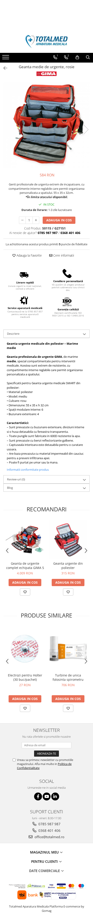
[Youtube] (47, 796)
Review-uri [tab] (16, 479)
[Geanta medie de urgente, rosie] (46, 125)
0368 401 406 (48, 830)
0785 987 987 (48, 824)
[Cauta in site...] (88, 57)
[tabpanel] (46, 125)
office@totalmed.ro (49, 837)
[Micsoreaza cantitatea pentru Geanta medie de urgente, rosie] (22, 220)
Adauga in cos (59, 220)
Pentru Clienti (45, 861)
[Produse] (6, 58)
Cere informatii (63, 255)
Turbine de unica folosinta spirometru (68, 677)
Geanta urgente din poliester (68, 565)
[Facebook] (38, 796)
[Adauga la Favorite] (25, 592)
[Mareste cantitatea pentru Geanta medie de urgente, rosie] (36, 220)
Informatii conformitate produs (28, 470)
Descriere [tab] (13, 334)
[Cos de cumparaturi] (77, 57)
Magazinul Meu (45, 852)
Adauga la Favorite (29, 255)
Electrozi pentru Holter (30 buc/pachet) (25, 677)
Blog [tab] (10, 488)
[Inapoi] (3, 68)
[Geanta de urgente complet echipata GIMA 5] (25, 539)
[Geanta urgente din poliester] (68, 539)
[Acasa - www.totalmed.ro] (46, 41)
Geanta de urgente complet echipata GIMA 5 (25, 565)
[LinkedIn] (55, 796)
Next (86, 129)
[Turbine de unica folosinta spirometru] (68, 648)
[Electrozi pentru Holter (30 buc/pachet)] (25, 648)
